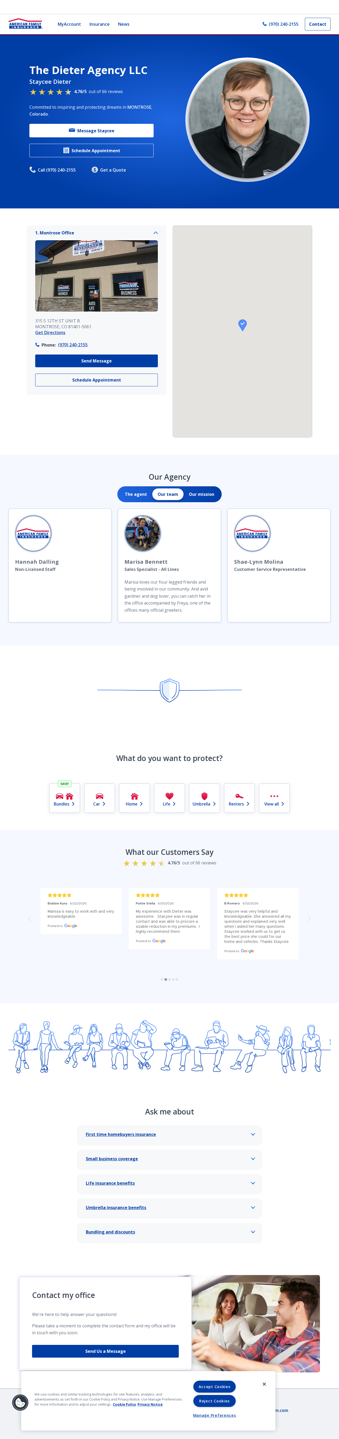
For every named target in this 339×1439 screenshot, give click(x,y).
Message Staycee (95, 131)
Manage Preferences (214, 1415)
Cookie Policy (124, 1404)
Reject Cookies (214, 1400)
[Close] (264, 1384)
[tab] (135, 494)
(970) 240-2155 (283, 24)
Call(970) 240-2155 (57, 170)
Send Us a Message (105, 1351)
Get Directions (50, 332)
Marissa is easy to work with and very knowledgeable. (81, 914)
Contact (317, 24)
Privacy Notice (150, 1404)
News (124, 24)
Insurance (100, 24)
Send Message (96, 361)
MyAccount (69, 24)
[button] (242, 325)
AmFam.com (276, 1410)
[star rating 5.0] (81, 895)
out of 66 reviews (98, 91)
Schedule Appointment (96, 151)
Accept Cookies (214, 1386)
